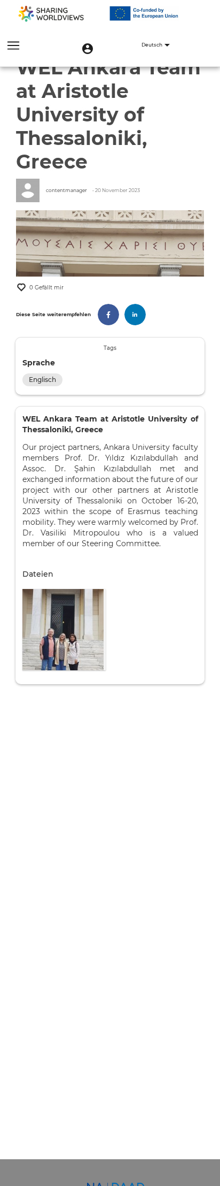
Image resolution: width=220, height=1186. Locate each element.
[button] (87, 48)
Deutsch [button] (152, 45)
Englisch (42, 380)
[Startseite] (50, 13)
